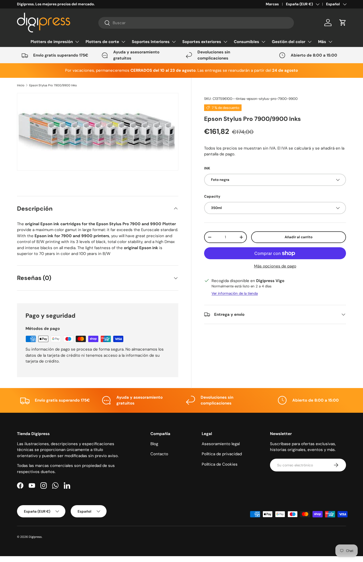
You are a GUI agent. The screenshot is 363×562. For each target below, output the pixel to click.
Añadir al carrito (299, 237)
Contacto (159, 454)
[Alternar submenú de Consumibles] (263, 42)
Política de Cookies (220, 464)
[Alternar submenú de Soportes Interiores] (174, 42)
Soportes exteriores (201, 41)
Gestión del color (288, 41)
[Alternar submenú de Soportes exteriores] (225, 42)
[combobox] (196, 23)
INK (207, 168)
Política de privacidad (222, 454)
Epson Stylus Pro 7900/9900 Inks (53, 85)
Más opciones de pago (275, 266)
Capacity (212, 196)
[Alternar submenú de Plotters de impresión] (77, 42)
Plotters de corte (102, 41)
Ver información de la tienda (235, 293)
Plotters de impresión (52, 41)
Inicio (20, 85)
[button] (343, 22)
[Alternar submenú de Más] (330, 42)
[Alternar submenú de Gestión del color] (309, 42)
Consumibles (246, 41)
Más (322, 41)
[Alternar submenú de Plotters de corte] (123, 42)
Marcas (272, 4)
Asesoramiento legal (221, 443)
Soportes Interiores (151, 41)
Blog (154, 443)
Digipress (35, 537)
